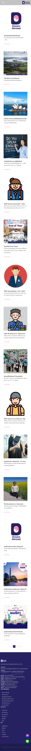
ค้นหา (3, 721)
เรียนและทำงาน (5, 694)
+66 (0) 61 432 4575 (10, 677)
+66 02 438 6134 (8, 675)
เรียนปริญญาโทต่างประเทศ (7, 701)
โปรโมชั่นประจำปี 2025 (11, 246)
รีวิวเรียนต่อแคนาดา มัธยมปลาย (13, 504)
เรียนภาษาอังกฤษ (5, 692)
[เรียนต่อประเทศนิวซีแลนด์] (15, 63)
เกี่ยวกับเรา (4, 716)
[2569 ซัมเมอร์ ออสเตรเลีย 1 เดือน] (15, 189)
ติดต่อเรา (4, 718)
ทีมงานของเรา (5, 714)
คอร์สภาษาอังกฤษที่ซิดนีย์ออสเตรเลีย (15, 119)
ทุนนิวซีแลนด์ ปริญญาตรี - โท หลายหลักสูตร (15, 461)
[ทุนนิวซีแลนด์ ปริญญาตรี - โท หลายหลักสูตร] (15, 446)
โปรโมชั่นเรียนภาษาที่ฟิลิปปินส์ (13, 161)
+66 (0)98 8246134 (20, 677)
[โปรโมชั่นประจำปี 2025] (15, 231)
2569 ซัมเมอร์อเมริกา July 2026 (14, 291)
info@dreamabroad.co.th (10, 678)
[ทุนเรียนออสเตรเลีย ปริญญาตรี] (15, 531)
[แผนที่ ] (26, 668)
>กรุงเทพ (3, 670)
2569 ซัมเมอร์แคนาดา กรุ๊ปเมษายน (14, 334)
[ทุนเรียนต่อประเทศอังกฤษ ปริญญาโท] (15, 574)
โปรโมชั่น (4, 728)
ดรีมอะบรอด (4, 710)
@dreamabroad (9, 680)
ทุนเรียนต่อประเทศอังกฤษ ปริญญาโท (15, 589)
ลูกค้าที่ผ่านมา (5, 726)
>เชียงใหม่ (3, 667)
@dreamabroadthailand (12, 681)
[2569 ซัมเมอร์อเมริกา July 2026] (15, 276)
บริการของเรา (5, 712)
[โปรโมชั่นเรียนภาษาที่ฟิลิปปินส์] (15, 146)
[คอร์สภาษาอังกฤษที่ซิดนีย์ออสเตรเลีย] (15, 104)
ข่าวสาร (3, 732)
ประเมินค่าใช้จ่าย (5, 736)
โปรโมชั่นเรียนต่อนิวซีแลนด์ (12, 36)
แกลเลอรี (4, 734)
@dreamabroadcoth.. (10, 684)
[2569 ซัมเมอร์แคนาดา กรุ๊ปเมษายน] (15, 319)
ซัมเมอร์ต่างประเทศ (6, 703)
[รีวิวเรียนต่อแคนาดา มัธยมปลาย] (15, 489)
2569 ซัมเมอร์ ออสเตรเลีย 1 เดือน (14, 204)
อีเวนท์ (3, 730)
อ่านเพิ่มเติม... (7, 44)
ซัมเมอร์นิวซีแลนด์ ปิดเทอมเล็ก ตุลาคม (13, 376)
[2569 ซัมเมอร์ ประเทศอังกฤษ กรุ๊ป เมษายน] (15, 404)
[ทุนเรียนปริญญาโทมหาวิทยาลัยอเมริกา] (15, 617)
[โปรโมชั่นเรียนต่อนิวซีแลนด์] (15, 21)
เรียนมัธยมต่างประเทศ (6, 696)
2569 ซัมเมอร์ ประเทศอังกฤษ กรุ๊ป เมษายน (14, 419)
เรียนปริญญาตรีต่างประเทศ (8, 699)
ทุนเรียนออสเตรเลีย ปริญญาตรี (13, 547)
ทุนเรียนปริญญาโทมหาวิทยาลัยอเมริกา (13, 632)
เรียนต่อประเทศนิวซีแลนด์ (11, 78)
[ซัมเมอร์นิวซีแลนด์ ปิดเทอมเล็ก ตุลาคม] (15, 361)
